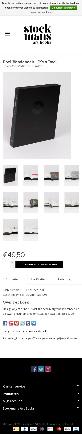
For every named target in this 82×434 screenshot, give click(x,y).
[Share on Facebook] (5, 323)
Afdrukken (72, 338)
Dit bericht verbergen (63, 7)
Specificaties (38, 279)
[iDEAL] (15, 428)
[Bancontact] (50, 428)
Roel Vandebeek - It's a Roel (27, 66)
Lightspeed (67, 424)
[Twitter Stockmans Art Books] (41, 369)
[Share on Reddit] (22, 323)
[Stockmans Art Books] (48, 33)
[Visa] (33, 428)
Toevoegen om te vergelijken (49, 338)
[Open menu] (7, 33)
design (6, 331)
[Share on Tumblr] (28, 323)
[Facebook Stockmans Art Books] (34, 369)
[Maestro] (41, 428)
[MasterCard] (58, 428)
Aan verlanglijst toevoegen (17, 338)
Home (6, 66)
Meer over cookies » (42, 12)
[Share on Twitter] (33, 323)
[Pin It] (16, 323)
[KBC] (75, 428)
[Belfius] (67, 428)
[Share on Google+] (11, 323)
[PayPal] (24, 428)
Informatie (10, 279)
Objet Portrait (19, 331)
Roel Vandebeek (37, 331)
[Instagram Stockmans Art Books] (48, 369)
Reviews (64, 279)
